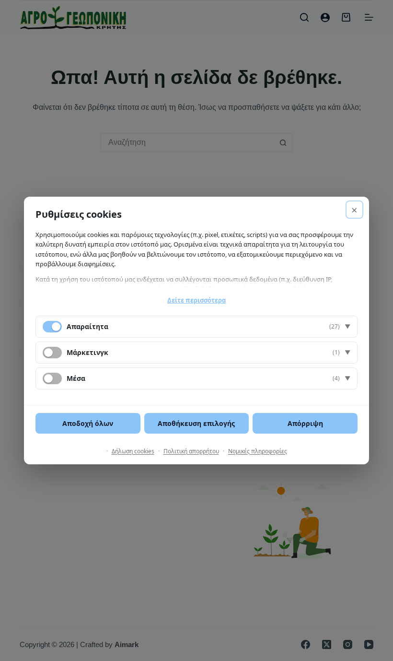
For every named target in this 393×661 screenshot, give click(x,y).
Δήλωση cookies (133, 451)
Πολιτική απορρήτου (191, 451)
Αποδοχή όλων (87, 423)
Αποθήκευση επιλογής (196, 423)
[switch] (52, 352)
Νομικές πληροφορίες (257, 451)
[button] (196, 326)
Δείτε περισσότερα (196, 300)
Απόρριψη (305, 423)
